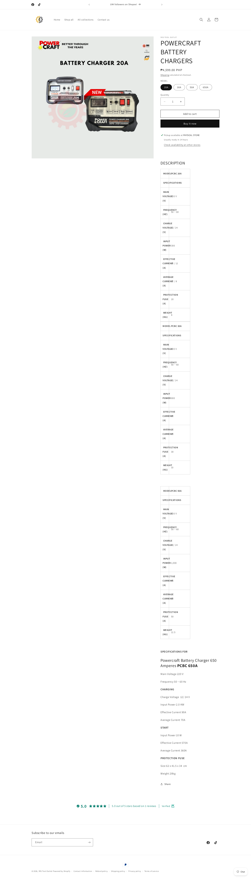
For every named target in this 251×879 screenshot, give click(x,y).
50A (192, 87)
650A (205, 87)
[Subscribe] (89, 842)
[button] (201, 19)
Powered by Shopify (61, 871)
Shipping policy (118, 871)
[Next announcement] (162, 4)
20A (166, 87)
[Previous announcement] (89, 4)
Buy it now (190, 123)
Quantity (165, 94)
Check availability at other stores (182, 144)
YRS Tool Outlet (45, 871)
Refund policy (101, 871)
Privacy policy (134, 871)
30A (179, 87)
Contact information (83, 871)
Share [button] (167, 784)
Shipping (165, 75)
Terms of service (151, 871)
